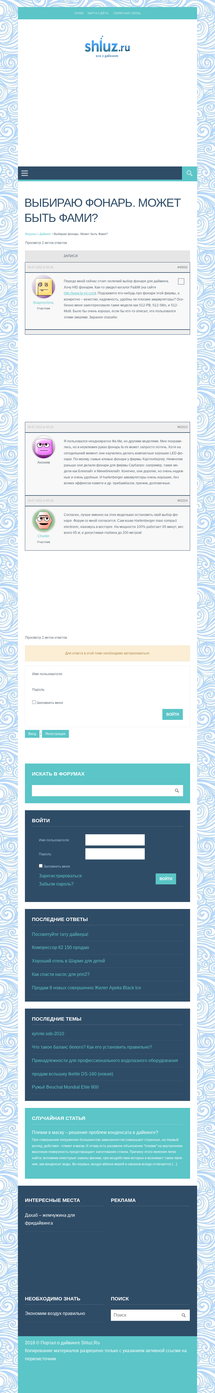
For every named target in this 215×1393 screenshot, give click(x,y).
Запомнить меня (50, 703)
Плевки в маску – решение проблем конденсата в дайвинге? (95, 1132)
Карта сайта (98, 13)
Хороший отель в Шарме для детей (68, 961)
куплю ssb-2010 (48, 1033)
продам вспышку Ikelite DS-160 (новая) (72, 1074)
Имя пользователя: (47, 674)
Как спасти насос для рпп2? (61, 974)
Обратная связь (127, 13)
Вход (32, 734)
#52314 (182, 500)
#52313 (182, 427)
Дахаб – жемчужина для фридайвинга (50, 1219)
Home (79, 13)
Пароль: (38, 690)
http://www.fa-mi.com (79, 293)
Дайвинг (45, 234)
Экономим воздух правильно (55, 1313)
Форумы (31, 234)
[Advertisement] (120, 113)
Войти (172, 714)
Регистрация (55, 734)
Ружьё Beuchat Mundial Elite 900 (65, 1087)
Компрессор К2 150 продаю (60, 947)
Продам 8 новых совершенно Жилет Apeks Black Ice (86, 987)
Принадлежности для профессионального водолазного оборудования (105, 1060)
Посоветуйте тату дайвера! (60, 934)
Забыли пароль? (56, 884)
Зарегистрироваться (60, 875)
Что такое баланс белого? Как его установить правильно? (92, 1047)
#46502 (182, 267)
